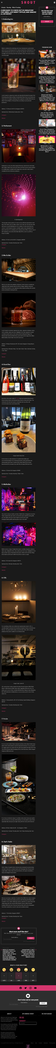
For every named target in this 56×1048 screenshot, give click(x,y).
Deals (45, 110)
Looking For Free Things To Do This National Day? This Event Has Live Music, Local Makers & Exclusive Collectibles (47, 79)
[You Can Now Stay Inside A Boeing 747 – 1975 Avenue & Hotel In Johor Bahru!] (47, 53)
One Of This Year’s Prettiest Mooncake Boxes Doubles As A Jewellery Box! (47, 115)
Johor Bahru (43, 57)
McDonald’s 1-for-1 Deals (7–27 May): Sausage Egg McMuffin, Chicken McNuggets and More (47, 148)
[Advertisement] (47, 37)
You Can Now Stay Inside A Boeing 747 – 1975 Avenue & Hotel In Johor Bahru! (47, 62)
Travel (52, 57)
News (48, 57)
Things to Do (51, 74)
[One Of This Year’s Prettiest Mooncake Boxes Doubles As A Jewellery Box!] (47, 106)
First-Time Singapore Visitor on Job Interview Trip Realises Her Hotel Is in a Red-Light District (47, 131)
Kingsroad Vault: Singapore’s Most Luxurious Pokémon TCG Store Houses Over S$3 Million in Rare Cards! (47, 97)
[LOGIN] (54, 2)
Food (49, 110)
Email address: (14, 937)
